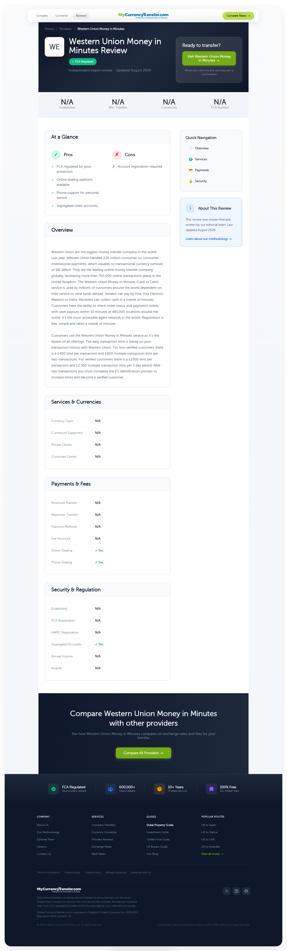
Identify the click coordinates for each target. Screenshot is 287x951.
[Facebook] (246, 891)
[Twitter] (227, 891)
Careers (41, 846)
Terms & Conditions (48, 872)
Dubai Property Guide (160, 825)
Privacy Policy (72, 872)
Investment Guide (158, 832)
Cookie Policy (93, 872)
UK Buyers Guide (157, 846)
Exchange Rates (101, 846)
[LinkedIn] (236, 891)
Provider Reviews (102, 839)
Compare (42, 15)
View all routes (210, 853)
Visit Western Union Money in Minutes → (209, 58)
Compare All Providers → (143, 753)
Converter (61, 15)
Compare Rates (236, 15)
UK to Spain (208, 825)
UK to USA (208, 839)
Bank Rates (98, 853)
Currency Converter (104, 832)
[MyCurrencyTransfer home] (143, 15)
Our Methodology (48, 832)
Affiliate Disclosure (116, 872)
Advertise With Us (141, 872)
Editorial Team (46, 839)
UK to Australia (210, 846)
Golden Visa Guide (158, 839)
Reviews (81, 15)
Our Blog (152, 853)
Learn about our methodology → (209, 239)
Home (49, 29)
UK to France (209, 832)
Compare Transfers (103, 825)
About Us (42, 825)
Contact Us (44, 853)
